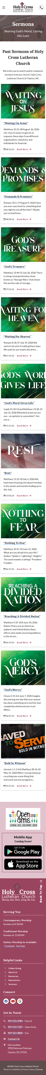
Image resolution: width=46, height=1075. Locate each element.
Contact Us (14, 1039)
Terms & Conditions (11, 1069)
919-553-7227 (15, 1027)
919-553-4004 (15, 1033)
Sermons (12, 984)
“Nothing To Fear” (15, 542)
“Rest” (8, 472)
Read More (22, 149)
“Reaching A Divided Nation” (22, 616)
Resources (13, 976)
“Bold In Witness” (15, 763)
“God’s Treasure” (14, 266)
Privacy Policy (28, 1069)
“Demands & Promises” (18, 196)
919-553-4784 (15, 1021)
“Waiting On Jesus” (16, 123)
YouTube (20, 946)
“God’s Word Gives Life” (19, 403)
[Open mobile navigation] (3, 7)
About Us (12, 972)
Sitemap (39, 1069)
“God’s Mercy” (13, 689)
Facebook (9, 946)
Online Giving (14, 968)
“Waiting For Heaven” (17, 336)
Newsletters (14, 980)
